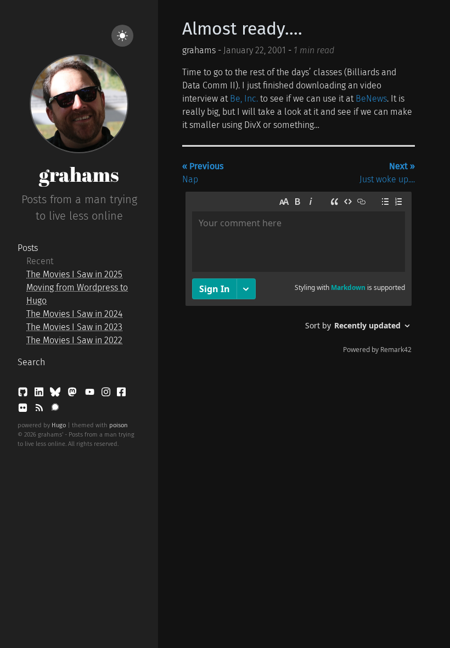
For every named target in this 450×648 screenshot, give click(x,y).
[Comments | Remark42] (298, 275)
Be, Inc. (244, 98)
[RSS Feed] (40, 410)
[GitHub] (24, 394)
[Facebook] (121, 394)
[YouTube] (91, 394)
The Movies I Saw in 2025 (74, 274)
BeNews (371, 98)
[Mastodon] (73, 394)
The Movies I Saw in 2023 (74, 327)
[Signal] (55, 410)
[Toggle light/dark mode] (122, 36)
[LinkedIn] (40, 394)
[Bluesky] (56, 394)
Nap (202, 173)
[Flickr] (24, 410)
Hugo (59, 425)
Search (31, 362)
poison (118, 425)
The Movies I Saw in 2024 (74, 314)
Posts (28, 248)
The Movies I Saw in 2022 (74, 340)
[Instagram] (107, 394)
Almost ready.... (242, 28)
